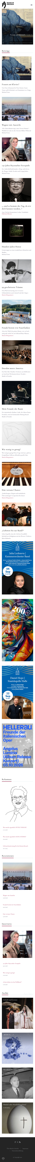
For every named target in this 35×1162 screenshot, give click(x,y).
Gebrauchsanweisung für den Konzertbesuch (15, 846)
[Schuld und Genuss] (17, 1013)
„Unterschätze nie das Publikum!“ (12, 982)
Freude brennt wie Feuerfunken (12, 905)
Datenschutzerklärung (17, 1150)
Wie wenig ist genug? (9, 973)
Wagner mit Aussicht (9, 895)
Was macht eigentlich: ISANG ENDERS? (14, 837)
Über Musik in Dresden (13, 1148)
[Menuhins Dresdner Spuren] (17, 1083)
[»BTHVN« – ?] (17, 1048)
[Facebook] (15, 1142)
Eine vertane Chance (9, 914)
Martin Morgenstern (7, 295)
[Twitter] (17, 1142)
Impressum (25, 1148)
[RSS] (20, 1142)
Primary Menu (31, 5)
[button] (3, 1159)
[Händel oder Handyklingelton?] (17, 1118)
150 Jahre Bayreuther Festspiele (11, 963)
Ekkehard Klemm (7, 214)
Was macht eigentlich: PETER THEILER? (15, 827)
